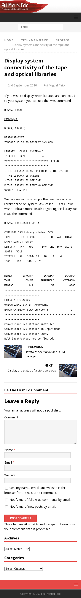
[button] (75, 17)
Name (9, 450)
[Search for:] (40, 27)
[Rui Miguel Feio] (40, 10)
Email (8, 462)
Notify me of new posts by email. (33, 506)
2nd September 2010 (22, 85)
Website (10, 475)
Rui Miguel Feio (54, 85)
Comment (11, 417)
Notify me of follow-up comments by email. (40, 500)
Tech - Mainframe (34, 40)
